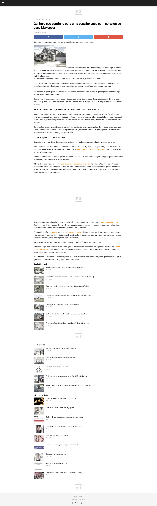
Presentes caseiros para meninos (57, 435)
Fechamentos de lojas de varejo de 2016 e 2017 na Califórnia (66, 376)
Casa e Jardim (46, 19)
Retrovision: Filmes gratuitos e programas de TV (62, 445)
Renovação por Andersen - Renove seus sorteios (62, 304)
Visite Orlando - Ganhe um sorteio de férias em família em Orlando (68, 385)
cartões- (54, 232)
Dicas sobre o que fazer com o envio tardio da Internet (64, 426)
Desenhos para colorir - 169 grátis (57, 367)
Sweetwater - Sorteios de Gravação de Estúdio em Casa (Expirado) (68, 295)
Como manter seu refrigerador (56, 454)
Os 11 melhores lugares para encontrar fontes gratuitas (64, 417)
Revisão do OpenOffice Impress (56, 463)
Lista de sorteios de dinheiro (110, 222)
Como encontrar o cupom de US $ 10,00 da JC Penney (64, 473)
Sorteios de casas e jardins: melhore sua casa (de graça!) (65, 267)
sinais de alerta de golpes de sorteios (91, 149)
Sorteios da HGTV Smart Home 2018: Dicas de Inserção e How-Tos (68, 314)
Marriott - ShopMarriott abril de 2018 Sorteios (61, 348)
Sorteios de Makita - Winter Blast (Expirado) (60, 408)
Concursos (37, 19)
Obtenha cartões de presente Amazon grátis (61, 398)
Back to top (78, 496)
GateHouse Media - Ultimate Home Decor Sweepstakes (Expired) (67, 286)
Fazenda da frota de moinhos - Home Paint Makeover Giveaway (67, 323)
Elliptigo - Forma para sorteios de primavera (60, 357)
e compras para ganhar (73, 232)
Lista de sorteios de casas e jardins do (75, 164)
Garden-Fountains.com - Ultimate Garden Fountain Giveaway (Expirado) (70, 277)
